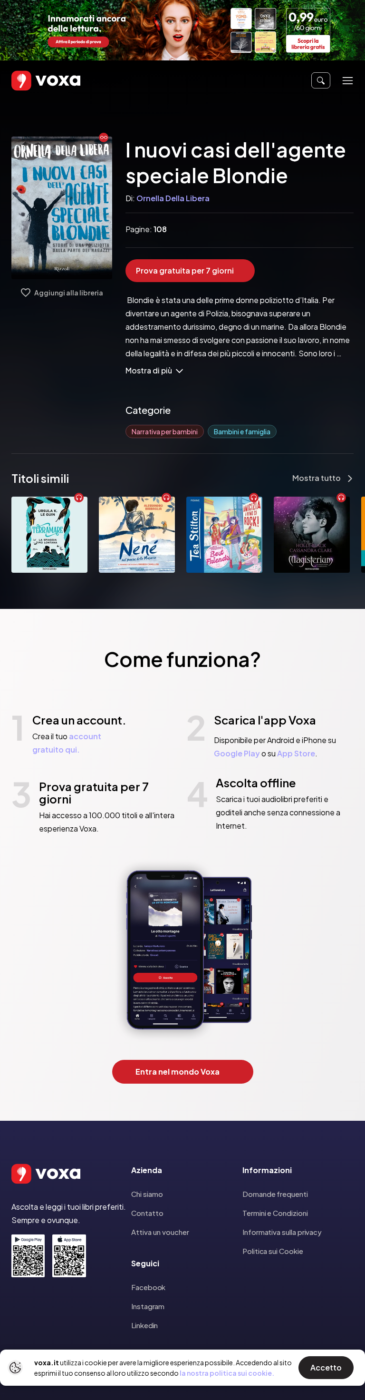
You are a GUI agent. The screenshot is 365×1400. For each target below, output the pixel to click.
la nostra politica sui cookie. (227, 1373)
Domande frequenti (275, 1193)
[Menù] (348, 81)
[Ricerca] (320, 80)
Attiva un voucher (160, 1231)
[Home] (32, 80)
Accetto (326, 1367)
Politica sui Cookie (272, 1250)
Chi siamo (147, 1193)
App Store (296, 753)
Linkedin (144, 1325)
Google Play (237, 753)
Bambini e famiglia (242, 431)
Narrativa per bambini (165, 431)
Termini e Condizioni (275, 1212)
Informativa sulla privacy (282, 1231)
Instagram (147, 1306)
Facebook (148, 1287)
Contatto (147, 1212)
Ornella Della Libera (173, 198)
